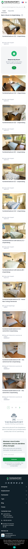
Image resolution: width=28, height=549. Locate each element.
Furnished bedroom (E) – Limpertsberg (13, 152)
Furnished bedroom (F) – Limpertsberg (13, 181)
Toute (4, 11)
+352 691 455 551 (7, 520)
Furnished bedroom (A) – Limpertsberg (13, 211)
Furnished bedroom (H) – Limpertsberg (13, 36)
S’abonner (14, 459)
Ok (14, 547)
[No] (26, 540)
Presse (3, 507)
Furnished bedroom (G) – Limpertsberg (13, 93)
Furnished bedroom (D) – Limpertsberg (13, 122)
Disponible (11, 11)
